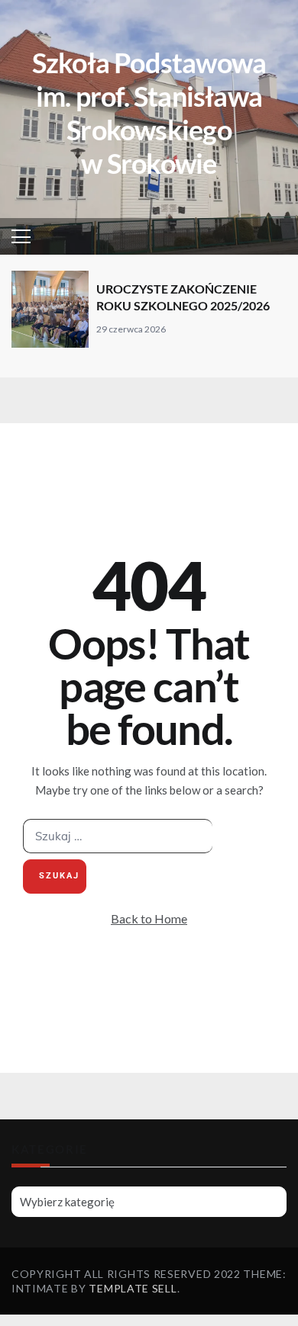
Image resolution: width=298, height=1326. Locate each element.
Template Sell (133, 1288)
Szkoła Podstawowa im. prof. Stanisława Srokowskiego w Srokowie (149, 113)
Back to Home (149, 918)
